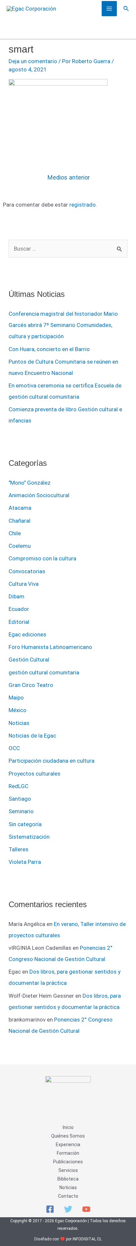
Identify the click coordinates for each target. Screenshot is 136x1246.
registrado (82, 204)
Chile (15, 533)
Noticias (19, 723)
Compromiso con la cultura (42, 558)
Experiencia (68, 1144)
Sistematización (29, 836)
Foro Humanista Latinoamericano (50, 647)
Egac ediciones (27, 634)
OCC (14, 748)
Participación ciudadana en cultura (51, 760)
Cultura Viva (24, 584)
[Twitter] (68, 1209)
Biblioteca (68, 1179)
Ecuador (19, 609)
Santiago (20, 798)
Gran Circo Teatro (31, 685)
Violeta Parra (25, 862)
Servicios (68, 1170)
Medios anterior (69, 177)
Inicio (68, 1127)
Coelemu (20, 546)
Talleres (18, 849)
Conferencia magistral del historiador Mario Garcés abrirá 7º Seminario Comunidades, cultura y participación (63, 325)
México (17, 710)
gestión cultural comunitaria (44, 672)
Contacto (68, 1196)
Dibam (16, 596)
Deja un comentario (33, 61)
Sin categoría (25, 824)
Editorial (19, 622)
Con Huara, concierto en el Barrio (49, 349)
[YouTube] (86, 1209)
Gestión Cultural (29, 659)
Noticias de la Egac (32, 735)
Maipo (16, 697)
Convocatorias (27, 571)
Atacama (20, 507)
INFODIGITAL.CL (87, 1239)
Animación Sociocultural (39, 495)
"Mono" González (30, 482)
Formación (68, 1153)
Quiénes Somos (68, 1136)
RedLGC (18, 786)
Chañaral (19, 520)
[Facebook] (50, 1209)
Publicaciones (68, 1161)
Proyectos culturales (34, 773)
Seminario (21, 811)
